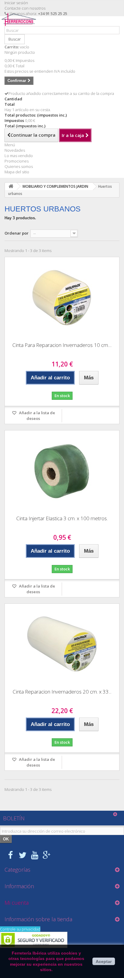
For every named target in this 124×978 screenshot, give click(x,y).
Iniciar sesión (16, 2)
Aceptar (104, 961)
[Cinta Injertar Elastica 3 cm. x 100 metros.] (62, 470)
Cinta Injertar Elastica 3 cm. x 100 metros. (62, 518)
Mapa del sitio (17, 172)
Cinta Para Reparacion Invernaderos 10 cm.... (62, 345)
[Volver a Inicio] (11, 186)
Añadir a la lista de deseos (36, 415)
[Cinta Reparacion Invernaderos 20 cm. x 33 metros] (62, 644)
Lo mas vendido (19, 155)
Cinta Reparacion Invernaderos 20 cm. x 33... (62, 691)
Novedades (15, 150)
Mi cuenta (17, 902)
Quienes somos (19, 166)
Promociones (17, 161)
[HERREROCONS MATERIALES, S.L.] (20, 23)
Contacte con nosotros (25, 8)
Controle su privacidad (20, 929)
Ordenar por (17, 233)
